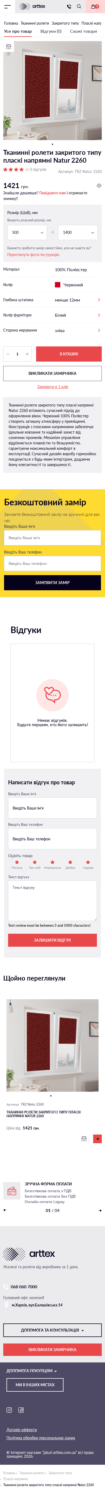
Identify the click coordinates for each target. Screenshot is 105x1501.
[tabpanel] (52, 90)
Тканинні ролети (31, 1473)
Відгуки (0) (50, 31)
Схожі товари (83, 31)
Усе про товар (18, 31)
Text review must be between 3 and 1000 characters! (49, 925)
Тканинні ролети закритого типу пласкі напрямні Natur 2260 (43, 1114)
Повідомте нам (52, 193)
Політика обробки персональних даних (40, 1438)
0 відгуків (38, 169)
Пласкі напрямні (15, 1479)
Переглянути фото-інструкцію (33, 254)
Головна (9, 1473)
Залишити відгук (52, 940)
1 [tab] (52, 144)
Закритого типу (60, 1473)
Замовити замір (52, 582)
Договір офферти (21, 1430)
